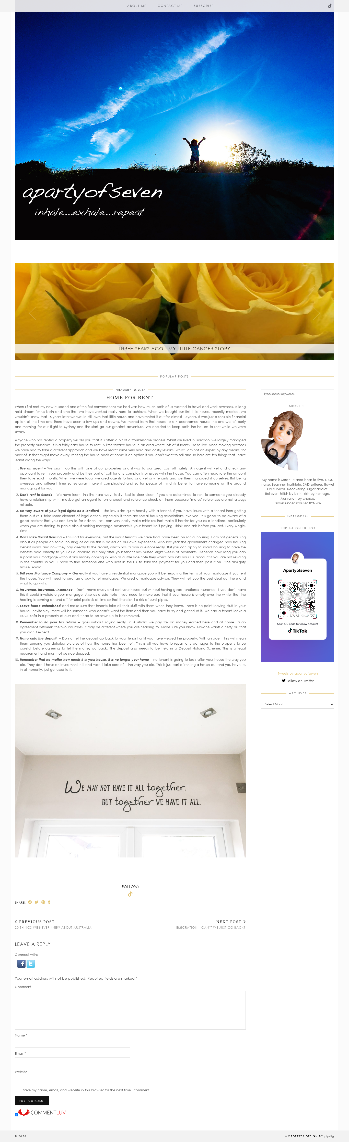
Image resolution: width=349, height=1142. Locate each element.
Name (21, 1035)
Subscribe (204, 6)
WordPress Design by (309, 1136)
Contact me (170, 6)
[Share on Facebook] (30, 902)
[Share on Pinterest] (43, 902)
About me (136, 6)
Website (21, 1072)
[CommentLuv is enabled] (42, 1115)
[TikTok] (330, 6)
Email (20, 1053)
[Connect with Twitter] (31, 967)
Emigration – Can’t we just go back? (211, 924)
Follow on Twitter (300, 681)
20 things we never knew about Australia (53, 924)
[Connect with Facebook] (22, 967)
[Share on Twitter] (36, 902)
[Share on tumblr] (49, 902)
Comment (23, 987)
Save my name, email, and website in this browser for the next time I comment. (86, 1090)
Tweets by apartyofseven (298, 673)
